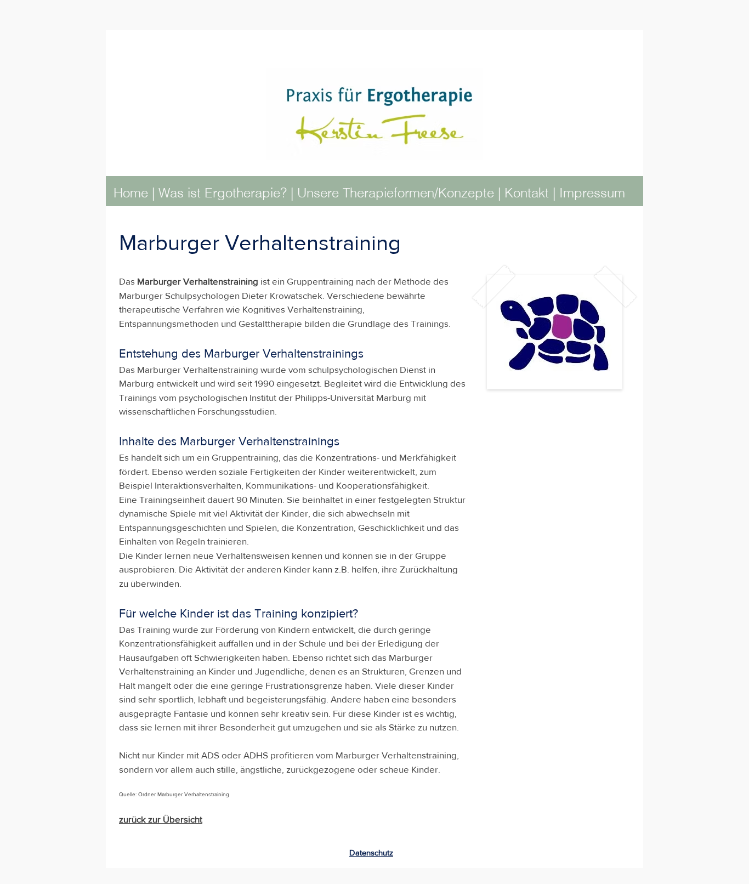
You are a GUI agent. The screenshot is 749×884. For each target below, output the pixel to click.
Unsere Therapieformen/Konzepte (395, 193)
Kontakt (528, 193)
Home (131, 193)
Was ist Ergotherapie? (222, 193)
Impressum (592, 193)
